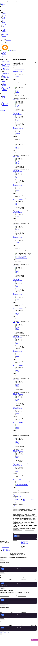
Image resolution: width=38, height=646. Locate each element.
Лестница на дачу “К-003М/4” (18, 351)
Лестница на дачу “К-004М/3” (18, 408)
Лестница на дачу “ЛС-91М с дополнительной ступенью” (22, 479)
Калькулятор (4, 54)
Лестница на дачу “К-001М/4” (18, 185)
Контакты (3, 56)
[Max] (9, 632)
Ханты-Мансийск (5, 34)
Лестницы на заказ (5, 68)
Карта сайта (6, 552)
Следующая (19, 66)
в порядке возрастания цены (19, 69)
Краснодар (4, 20)
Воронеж (3, 14)
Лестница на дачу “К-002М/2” (18, 280)
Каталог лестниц (4, 53)
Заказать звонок (8, 40)
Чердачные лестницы (5, 69)
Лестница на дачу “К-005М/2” (18, 451)
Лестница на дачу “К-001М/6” (18, 212)
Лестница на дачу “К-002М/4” (18, 308)
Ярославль (4, 37)
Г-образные (4, 82)
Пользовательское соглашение (3, 552)
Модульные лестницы (5, 66)
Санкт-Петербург (5, 29)
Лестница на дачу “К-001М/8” (18, 237)
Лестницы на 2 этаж (5, 61)
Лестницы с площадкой (6, 87)
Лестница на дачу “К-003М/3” (18, 337)
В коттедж (3, 96)
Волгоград (4, 13)
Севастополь (4, 31)
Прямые (3, 81)
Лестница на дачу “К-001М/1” (18, 142)
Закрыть (2, 559)
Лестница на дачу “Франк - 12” (18, 128)
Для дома (3, 95)
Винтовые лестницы (5, 547)
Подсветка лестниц (5, 75)
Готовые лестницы (5, 67)
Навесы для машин (5, 76)
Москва (3, 22)
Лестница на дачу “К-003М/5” (18, 365)
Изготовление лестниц (5, 73)
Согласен (1, 3)
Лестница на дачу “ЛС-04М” (17, 114)
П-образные (4, 83)
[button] (34, 640)
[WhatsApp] (2, 632)
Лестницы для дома (5, 549)
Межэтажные (4, 85)
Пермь (3, 26)
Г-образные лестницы (24, 543)
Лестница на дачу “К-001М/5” (18, 199)
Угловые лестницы (5, 90)
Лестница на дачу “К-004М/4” (18, 422)
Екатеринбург (4, 15)
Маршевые (4, 84)
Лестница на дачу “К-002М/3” (18, 294)
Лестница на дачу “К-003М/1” (18, 71)
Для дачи (3, 97)
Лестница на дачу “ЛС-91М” (17, 465)
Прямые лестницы (5, 548)
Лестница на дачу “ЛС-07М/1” (18, 85)
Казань (3, 19)
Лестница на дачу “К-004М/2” (18, 394)
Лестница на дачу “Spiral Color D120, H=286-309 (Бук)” (21, 251)
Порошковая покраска (5, 77)
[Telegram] (6, 632)
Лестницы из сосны (5, 103)
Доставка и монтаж (5, 55)
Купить (14, 99)
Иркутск (3, 18)
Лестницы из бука (5, 104)
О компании (4, 52)
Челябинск (4, 36)
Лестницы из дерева (5, 102)
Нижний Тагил (4, 24)
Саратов (3, 30)
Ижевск (3, 17)
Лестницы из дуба (5, 105)
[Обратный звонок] (1, 634)
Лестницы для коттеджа (6, 550)
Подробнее (17, 99)
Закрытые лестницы (5, 91)
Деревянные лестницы (24, 541)
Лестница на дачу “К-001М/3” (18, 171)
